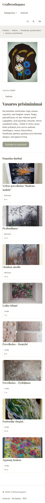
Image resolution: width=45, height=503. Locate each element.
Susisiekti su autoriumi (15, 144)
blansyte (7, 195)
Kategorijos (9, 13)
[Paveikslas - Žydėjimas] (22, 370)
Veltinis (15, 30)
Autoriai (24, 13)
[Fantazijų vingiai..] (22, 409)
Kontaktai (16, 498)
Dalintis (8, 96)
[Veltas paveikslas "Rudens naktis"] (22, 173)
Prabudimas (10, 228)
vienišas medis (11, 267)
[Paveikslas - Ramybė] (22, 331)
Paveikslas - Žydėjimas (17, 382)
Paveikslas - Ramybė (15, 344)
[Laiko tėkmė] (22, 293)
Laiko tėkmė (10, 305)
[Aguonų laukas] (22, 447)
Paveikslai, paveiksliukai (31, 30)
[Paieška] (28, 21)
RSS (24, 498)
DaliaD (12, 90)
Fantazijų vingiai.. (13, 421)
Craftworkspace (13, 4)
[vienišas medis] (22, 254)
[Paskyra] (33, 21)
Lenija (6, 311)
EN (40, 21)
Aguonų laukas (12, 460)
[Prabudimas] (22, 216)
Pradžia (5, 30)
